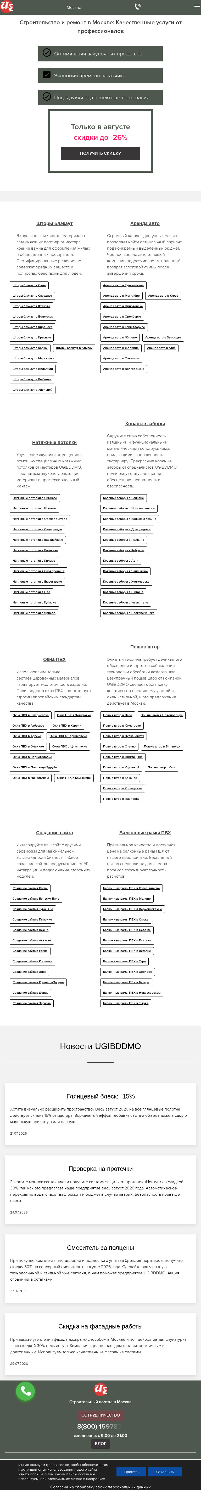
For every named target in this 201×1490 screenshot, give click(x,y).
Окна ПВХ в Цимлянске (69, 746)
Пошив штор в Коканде (120, 778)
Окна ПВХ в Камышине (74, 778)
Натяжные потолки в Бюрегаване (37, 581)
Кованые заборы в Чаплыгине (125, 571)
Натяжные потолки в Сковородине (38, 571)
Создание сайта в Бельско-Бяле (36, 898)
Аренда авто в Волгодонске (123, 369)
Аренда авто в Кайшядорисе (124, 327)
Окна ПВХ (54, 659)
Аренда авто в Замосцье (163, 337)
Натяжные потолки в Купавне (34, 602)
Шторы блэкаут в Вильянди (33, 369)
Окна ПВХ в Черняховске (68, 736)
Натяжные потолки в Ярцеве (34, 613)
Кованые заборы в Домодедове (126, 529)
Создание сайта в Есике (30, 951)
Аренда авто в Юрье (163, 295)
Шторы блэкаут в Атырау (74, 348)
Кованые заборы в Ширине (123, 592)
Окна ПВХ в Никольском (31, 778)
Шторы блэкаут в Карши (30, 348)
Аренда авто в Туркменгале (123, 285)
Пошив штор (145, 646)
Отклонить (165, 1472)
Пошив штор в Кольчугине (122, 788)
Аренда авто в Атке (161, 348)
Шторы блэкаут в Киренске (32, 327)
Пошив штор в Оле (161, 767)
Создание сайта (54, 832)
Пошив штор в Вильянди (162, 746)
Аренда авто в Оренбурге (122, 316)
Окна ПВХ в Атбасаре (28, 725)
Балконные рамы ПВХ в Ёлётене (127, 940)
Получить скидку (100, 154)
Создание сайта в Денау (30, 992)
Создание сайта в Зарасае (32, 1003)
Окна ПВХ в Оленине (28, 746)
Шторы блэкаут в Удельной (33, 390)
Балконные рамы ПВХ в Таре (124, 961)
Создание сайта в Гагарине (32, 919)
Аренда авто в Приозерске (123, 306)
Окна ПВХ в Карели (67, 725)
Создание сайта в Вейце (30, 930)
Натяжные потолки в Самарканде (37, 529)
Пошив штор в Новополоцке (162, 715)
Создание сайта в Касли (30, 888)
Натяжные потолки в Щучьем (34, 508)
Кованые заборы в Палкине (123, 540)
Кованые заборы (145, 423)
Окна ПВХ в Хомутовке (74, 715)
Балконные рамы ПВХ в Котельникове (131, 888)
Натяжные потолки (54, 442)
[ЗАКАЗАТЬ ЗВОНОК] (25, 1391)
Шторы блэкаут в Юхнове (31, 306)
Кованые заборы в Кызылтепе (125, 602)
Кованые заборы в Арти (120, 560)
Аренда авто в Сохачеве (121, 358)
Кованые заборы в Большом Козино (129, 519)
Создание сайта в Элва (29, 972)
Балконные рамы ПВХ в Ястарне (127, 951)
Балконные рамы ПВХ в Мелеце (127, 898)
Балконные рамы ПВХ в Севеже (127, 930)
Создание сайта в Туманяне (33, 909)
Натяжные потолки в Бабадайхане (38, 540)
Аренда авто (145, 223)
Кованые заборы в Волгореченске (128, 613)
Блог (100, 1444)
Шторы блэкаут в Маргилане (33, 358)
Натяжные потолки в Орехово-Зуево (40, 519)
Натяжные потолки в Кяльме (34, 560)
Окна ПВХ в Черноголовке (32, 757)
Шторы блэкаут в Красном (32, 337)
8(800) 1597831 (100, 1426)
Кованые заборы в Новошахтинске (129, 508)
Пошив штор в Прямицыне (123, 757)
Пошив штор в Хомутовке (122, 725)
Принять (131, 1472)
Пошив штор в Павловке (121, 799)
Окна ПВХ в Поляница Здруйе (35, 767)
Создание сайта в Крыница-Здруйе (38, 982)
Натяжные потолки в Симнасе (35, 498)
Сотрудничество (100, 1415)
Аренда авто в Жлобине (121, 348)
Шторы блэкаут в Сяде (29, 285)
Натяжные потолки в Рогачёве (35, 550)
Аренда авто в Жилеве (120, 337)
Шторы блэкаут (54, 223)
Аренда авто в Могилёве (121, 295)
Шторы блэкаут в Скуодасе (32, 295)
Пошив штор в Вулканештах (123, 736)
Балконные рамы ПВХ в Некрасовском (131, 992)
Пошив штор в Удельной (121, 767)
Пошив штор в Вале (117, 715)
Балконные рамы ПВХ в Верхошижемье (132, 909)
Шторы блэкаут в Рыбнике (32, 379)
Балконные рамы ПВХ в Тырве (125, 1003)
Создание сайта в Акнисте (32, 940)
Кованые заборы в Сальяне (123, 498)
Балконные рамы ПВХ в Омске (125, 919)
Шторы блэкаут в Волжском (33, 316)
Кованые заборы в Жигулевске (126, 581)
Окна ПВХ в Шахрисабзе (31, 715)
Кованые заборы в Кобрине (123, 550)
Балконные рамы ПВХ (145, 832)
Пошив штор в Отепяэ (119, 746)
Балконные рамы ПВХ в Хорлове (127, 972)
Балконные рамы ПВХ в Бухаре (126, 982)
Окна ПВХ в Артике (27, 736)
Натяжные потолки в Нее (31, 592)
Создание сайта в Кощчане (32, 961)
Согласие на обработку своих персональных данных (100, 1487)
